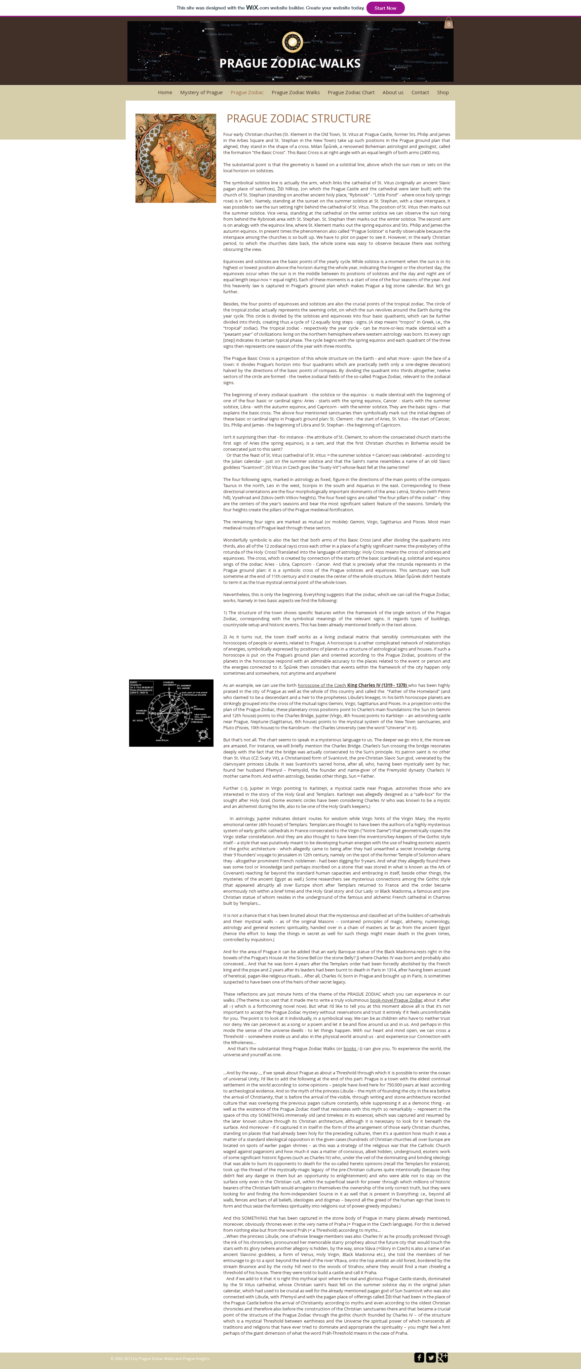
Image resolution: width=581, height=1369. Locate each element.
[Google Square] (443, 1358)
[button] (449, 23)
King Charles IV (363, 685)
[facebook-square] (419, 1358)
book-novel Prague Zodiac (396, 1000)
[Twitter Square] (431, 1358)
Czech (340, 685)
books (350, 1048)
